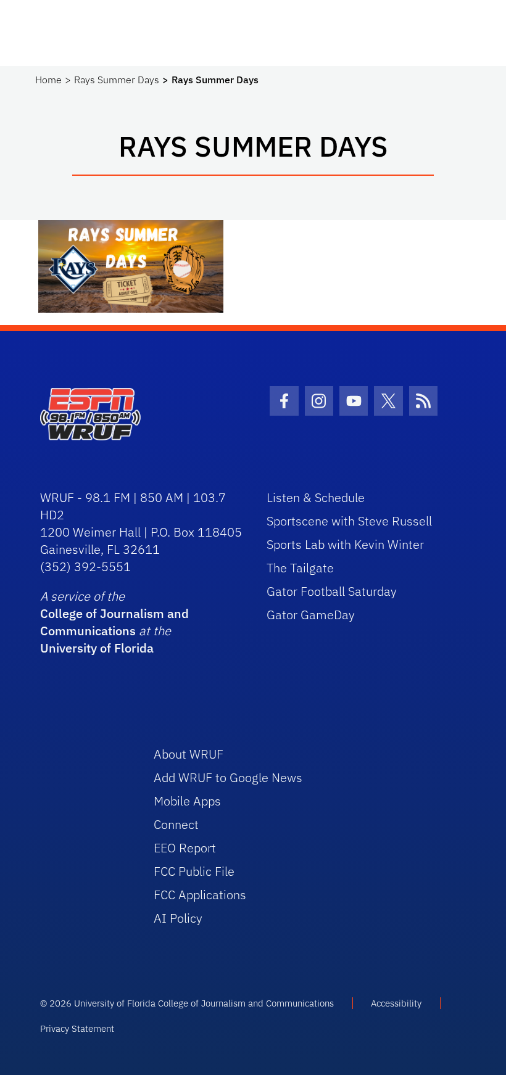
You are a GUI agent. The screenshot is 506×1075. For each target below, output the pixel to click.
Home (48, 79)
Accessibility (396, 1003)
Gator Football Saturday (332, 591)
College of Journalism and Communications (114, 622)
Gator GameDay (311, 614)
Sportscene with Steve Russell (349, 521)
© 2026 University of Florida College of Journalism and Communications (187, 1003)
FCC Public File (194, 871)
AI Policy (178, 918)
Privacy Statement (77, 1028)
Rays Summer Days (116, 79)
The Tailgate (300, 567)
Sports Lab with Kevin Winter (345, 544)
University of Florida (97, 648)
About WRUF (188, 754)
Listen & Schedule (316, 497)
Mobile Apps (187, 801)
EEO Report (185, 847)
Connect (176, 824)
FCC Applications (200, 894)
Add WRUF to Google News (228, 777)
